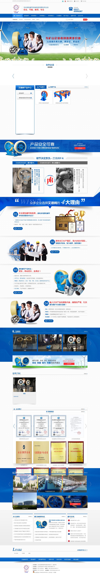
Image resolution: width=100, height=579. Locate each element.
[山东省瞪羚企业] (24, 452)
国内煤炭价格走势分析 (53, 534)
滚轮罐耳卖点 (42, 559)
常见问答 (71, 516)
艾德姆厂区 (25, 508)
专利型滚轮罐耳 (27, 19)
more (86, 87)
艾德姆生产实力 (19, 472)
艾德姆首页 (25, 559)
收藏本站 (71, 1)
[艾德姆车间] (75, 483)
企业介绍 (80, 15)
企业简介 (18, 409)
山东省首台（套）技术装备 (58, 465)
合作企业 (50, 65)
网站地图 (84, 1)
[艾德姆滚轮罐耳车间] (50, 483)
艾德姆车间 (75, 491)
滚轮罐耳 (26, 15)
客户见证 (66, 15)
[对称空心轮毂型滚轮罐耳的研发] (76, 452)
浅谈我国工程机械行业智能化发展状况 (22, 525)
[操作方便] (50, 355)
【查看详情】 (16, 396)
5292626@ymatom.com (55, 570)
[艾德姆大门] (25, 483)
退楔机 (33, 19)
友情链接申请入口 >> (82, 550)
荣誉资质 (51, 411)
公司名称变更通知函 (76, 438)
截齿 (29, 553)
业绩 (25, 350)
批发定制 (59, 559)
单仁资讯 (16, 553)
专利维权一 (34, 15)
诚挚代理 (73, 15)
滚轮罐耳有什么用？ (75, 520)
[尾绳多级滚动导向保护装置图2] (61, 96)
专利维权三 (51, 15)
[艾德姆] (62, 1)
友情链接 (19, 550)
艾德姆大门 (25, 491)
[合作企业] (50, 67)
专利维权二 (43, 15)
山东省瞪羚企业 (24, 465)
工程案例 (58, 15)
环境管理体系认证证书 (41, 438)
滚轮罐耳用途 (38, 540)
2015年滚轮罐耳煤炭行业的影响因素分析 (22, 534)
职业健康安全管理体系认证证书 (58, 438)
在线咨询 (69, 363)
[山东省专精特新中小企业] (41, 452)
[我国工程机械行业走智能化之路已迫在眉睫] (41, 524)
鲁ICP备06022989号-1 (53, 568)
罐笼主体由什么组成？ (75, 530)
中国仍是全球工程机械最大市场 (20, 520)
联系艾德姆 (67, 559)
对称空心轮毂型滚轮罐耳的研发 (75, 465)
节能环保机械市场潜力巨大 (19, 539)
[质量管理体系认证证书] (24, 426)
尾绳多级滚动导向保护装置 (24, 98)
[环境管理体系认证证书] (41, 426)
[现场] (75, 342)
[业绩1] (50, 342)
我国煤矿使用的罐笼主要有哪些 (78, 541)
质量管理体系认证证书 (24, 438)
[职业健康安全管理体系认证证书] (58, 426)
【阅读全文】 (61, 528)
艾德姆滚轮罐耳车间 (50, 491)
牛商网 (23, 553)
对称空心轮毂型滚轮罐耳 (44, 103)
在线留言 (77, 1)
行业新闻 (17, 516)
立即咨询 (80, 148)
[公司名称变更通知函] (76, 426)
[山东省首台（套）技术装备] (58, 452)
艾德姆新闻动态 (40, 516)
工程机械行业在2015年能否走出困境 (22, 528)
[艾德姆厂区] (25, 501)
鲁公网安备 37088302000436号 (41, 572)
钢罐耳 (37, 19)
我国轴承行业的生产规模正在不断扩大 (22, 531)
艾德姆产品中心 (25, 88)
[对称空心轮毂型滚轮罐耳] (43, 96)
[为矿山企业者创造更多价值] (50, 41)
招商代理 (51, 559)
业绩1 (50, 350)
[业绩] (25, 342)
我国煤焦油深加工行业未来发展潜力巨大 (22, 536)
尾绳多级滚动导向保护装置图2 (62, 103)
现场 (75, 350)
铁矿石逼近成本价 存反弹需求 (20, 522)
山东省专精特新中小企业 (41, 465)
